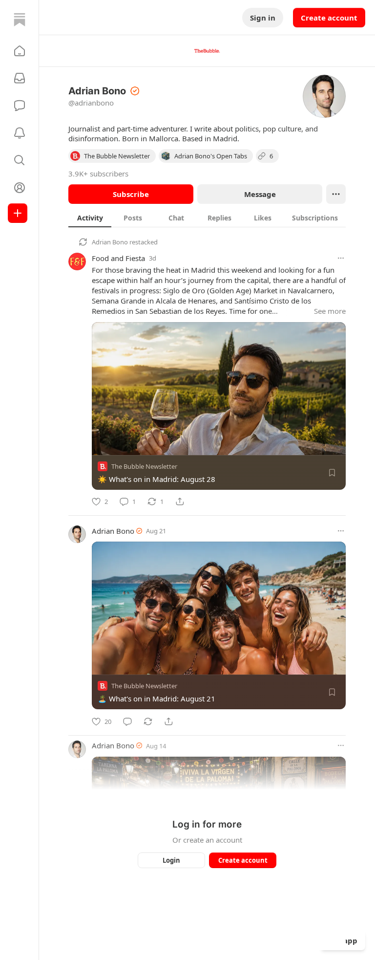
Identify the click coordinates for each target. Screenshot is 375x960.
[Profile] (19, 187)
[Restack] (148, 721)
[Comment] (127, 721)
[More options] (341, 258)
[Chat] (19, 105)
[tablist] (207, 217)
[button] (19, 51)
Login (171, 860)
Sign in (262, 17)
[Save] (332, 472)
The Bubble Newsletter (144, 466)
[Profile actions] (336, 194)
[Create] (17, 213)
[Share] (179, 501)
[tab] (89, 217)
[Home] (19, 19)
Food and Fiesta (118, 258)
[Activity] (19, 133)
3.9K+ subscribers (98, 173)
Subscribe (131, 194)
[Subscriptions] (19, 78)
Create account (329, 17)
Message (260, 194)
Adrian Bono (110, 242)
